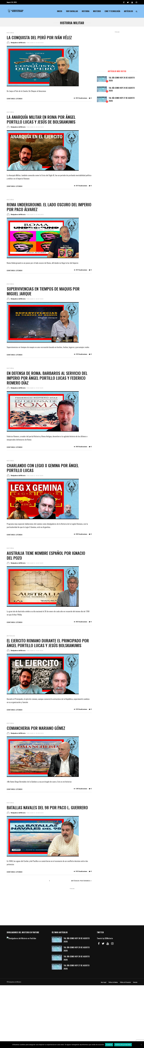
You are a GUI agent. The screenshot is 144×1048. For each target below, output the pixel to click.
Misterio (97, 11)
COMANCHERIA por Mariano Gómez (36, 728)
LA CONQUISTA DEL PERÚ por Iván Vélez (39, 37)
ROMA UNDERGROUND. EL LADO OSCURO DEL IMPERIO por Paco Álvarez (49, 206)
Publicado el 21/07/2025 (35, 388)
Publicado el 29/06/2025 (35, 733)
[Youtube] (132, 2)
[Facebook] (99, 943)
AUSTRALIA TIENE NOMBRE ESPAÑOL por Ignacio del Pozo (46, 555)
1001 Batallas (72, 11)
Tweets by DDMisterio (105, 938)
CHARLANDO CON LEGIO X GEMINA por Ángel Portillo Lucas (43, 467)
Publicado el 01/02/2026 (35, 42)
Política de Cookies (113, 982)
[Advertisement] (117, 49)
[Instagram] (136, 2)
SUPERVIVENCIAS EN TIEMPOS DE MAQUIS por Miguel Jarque (43, 291)
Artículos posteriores (80, 881)
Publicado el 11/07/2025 (35, 650)
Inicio (59, 11)
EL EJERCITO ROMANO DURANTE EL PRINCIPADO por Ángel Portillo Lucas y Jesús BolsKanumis (48, 642)
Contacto (135, 982)
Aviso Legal (103, 982)
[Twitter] (103, 943)
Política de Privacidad (125, 982)
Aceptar (109, 1044)
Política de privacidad (123, 1044)
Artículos (128, 11)
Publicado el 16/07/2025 (35, 475)
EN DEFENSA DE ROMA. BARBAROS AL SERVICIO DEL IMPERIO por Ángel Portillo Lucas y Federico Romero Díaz (47, 378)
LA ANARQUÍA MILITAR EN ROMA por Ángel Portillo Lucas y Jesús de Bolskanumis (41, 119)
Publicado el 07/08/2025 (35, 214)
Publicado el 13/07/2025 (35, 563)
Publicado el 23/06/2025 (35, 813)
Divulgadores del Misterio (18, 42)
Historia (85, 11)
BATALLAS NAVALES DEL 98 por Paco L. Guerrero (47, 807)
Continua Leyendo (14, 98)
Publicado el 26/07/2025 (35, 299)
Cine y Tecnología (112, 11)
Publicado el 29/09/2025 (35, 127)
